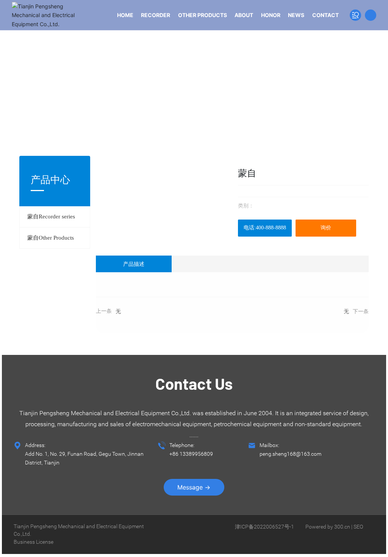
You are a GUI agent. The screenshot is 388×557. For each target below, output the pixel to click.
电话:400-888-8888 (265, 228)
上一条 (104, 311)
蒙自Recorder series (51, 216)
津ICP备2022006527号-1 (264, 527)
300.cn (342, 527)
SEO (358, 527)
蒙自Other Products (50, 238)
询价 (326, 228)
